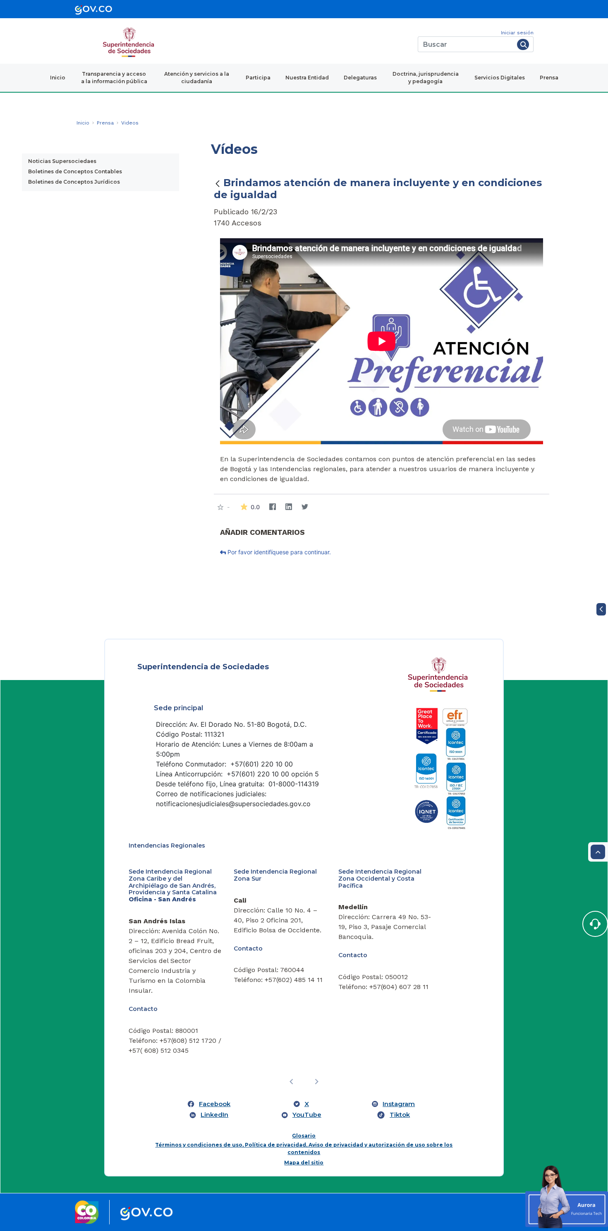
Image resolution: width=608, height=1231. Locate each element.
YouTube (306, 1114)
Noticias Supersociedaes (62, 161)
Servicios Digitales (499, 77)
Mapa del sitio (303, 1162)
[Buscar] (523, 44)
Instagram (399, 1104)
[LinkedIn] (288, 507)
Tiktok (400, 1114)
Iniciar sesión (517, 33)
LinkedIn (214, 1114)
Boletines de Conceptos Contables (75, 171)
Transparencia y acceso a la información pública (114, 77)
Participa (258, 77)
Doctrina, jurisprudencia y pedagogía (426, 77)
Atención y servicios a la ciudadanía (196, 77)
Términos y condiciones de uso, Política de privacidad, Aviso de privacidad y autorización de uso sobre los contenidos (303, 1148)
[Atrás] (217, 183)
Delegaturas (360, 77)
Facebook (214, 1104)
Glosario (304, 1136)
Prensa (549, 77)
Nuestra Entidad (307, 77)
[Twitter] (305, 507)
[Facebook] (272, 507)
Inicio (57, 77)
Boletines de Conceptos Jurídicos (74, 182)
